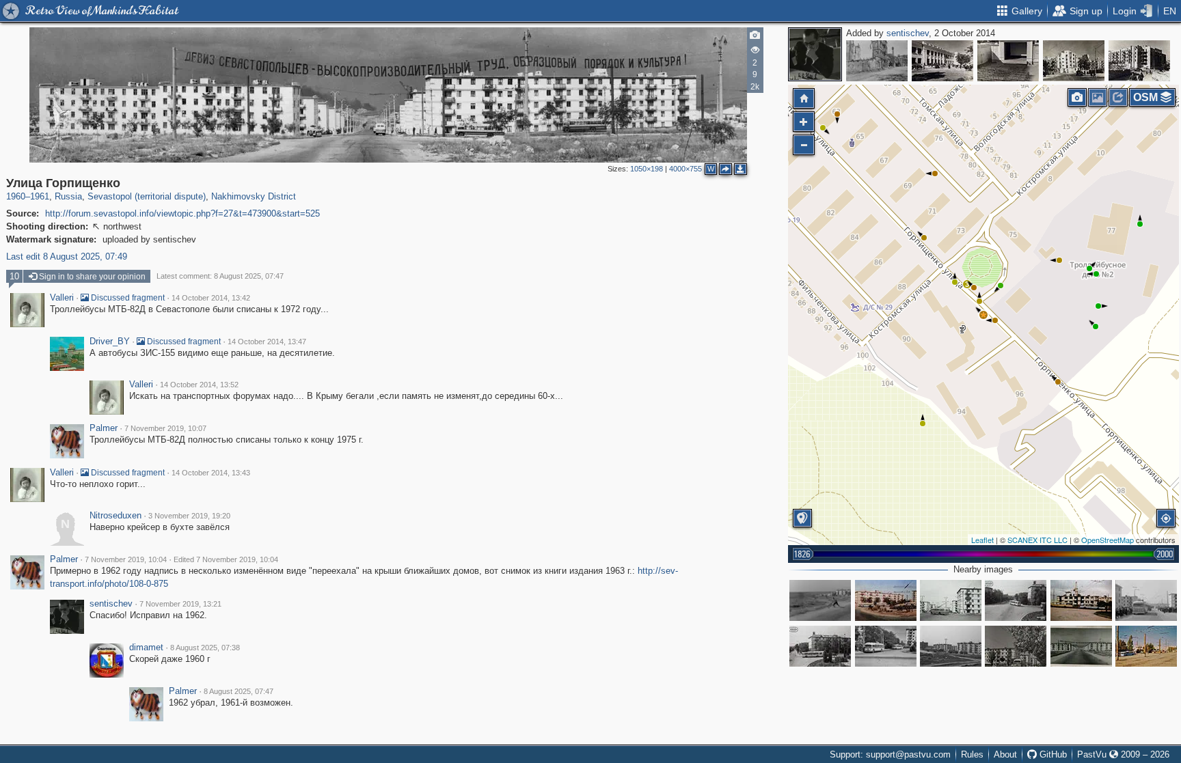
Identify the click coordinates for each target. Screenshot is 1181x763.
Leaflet (982, 539)
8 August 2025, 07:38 (205, 647)
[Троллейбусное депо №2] (1146, 646)
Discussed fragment (127, 298)
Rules (972, 754)
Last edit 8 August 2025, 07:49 (66, 256)
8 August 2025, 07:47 (238, 691)
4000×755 (685, 169)
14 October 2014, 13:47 (267, 341)
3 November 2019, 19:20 (189, 516)
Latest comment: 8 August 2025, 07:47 (220, 276)
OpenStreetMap (1107, 539)
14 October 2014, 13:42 (211, 298)
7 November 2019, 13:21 (180, 604)
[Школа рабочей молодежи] (942, 60)
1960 (15, 196)
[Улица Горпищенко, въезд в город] (1081, 646)
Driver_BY (110, 341)
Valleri (62, 298)
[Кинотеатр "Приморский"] (1008, 60)
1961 (39, 196)
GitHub (1052, 754)
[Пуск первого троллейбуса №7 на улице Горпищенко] (1146, 600)
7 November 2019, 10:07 (165, 428)
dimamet (146, 647)
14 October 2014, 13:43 (211, 473)
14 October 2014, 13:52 (199, 384)
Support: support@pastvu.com (890, 754)
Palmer (104, 428)
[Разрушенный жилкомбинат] (1073, 60)
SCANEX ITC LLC (1037, 539)
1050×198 (646, 169)
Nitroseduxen (115, 516)
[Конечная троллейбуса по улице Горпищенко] (1081, 600)
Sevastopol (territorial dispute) (146, 196)
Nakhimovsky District (253, 196)
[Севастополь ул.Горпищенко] (886, 600)
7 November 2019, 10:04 (126, 559)
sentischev (907, 33)
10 (14, 276)
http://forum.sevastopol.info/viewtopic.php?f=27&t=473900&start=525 (182, 213)
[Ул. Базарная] (877, 60)
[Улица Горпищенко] (983, 315)
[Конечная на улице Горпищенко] (1015, 600)
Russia (68, 196)
